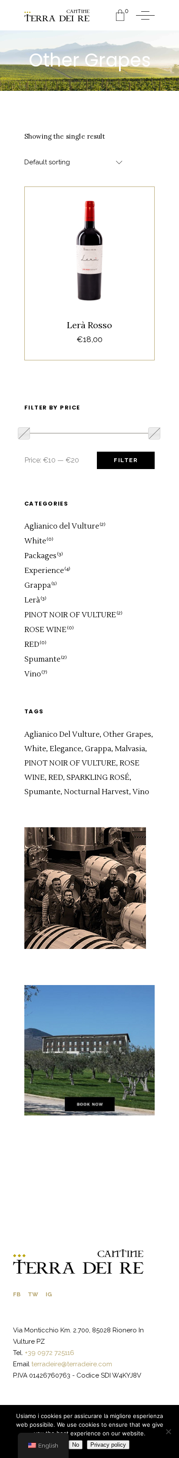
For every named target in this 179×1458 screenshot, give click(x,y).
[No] (168, 1431)
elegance (65, 749)
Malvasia (130, 749)
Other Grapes (127, 734)
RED (31, 644)
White (35, 541)
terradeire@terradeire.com (71, 1364)
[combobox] (74, 162)
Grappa (37, 585)
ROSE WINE (45, 630)
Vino (100, 232)
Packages (40, 556)
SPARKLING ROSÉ (97, 777)
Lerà (79, 232)
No (75, 1444)
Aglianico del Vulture (61, 526)
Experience (44, 571)
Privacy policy (108, 1444)
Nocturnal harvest (96, 792)
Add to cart (89, 315)
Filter (126, 460)
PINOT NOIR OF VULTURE (70, 615)
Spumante (42, 659)
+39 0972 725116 (48, 1353)
